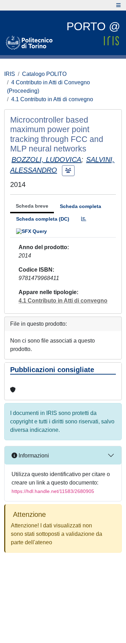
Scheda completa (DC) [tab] (42, 219)
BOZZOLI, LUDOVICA (46, 159)
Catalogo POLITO (44, 74)
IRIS (9, 74)
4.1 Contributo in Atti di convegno (52, 99)
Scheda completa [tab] (80, 206)
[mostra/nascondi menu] (118, 5)
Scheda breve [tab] (32, 206)
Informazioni (33, 456)
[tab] (83, 219)
